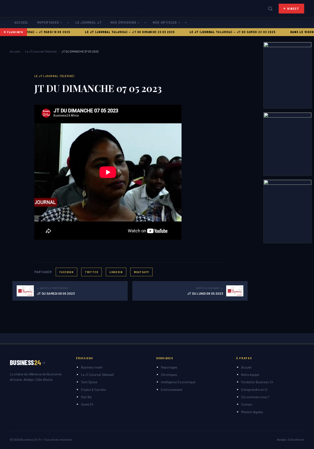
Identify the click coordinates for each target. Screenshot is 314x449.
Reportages (48, 22)
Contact (246, 404)
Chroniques (169, 375)
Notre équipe (250, 375)
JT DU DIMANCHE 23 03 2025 (145, 32)
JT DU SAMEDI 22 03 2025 (247, 32)
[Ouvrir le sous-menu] (69, 22)
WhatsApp (141, 272)
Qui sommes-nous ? (255, 397)
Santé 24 (87, 404)
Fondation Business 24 (257, 382)
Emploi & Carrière (93, 390)
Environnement (171, 390)
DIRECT (293, 8)
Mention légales (252, 412)
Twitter (91, 272)
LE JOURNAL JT (89, 22)
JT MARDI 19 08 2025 (46, 32)
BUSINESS (27, 362)
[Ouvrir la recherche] (270, 8)
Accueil (21, 22)
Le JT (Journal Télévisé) (40, 51)
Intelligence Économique (178, 382)
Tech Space (89, 382)
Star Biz (86, 397)
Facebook (66, 272)
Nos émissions (123, 22)
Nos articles (165, 22)
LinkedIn (116, 272)
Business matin (92, 367)
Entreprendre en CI (254, 390)
